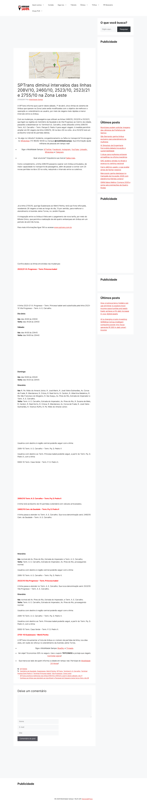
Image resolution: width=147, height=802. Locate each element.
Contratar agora (54, 656)
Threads (69, 648)
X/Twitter (48, 149)
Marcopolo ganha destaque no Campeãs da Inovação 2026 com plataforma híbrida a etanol (114, 176)
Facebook (56, 149)
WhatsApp (25, 141)
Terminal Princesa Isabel (42, 673)
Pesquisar (124, 29)
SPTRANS (23, 669)
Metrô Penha (51, 671)
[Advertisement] (55, 32)
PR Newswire (108, 5)
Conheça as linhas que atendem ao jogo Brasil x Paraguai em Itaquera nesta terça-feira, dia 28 (54, 678)
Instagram (66, 149)
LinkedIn (83, 149)
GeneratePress (87, 799)
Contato (51, 5)
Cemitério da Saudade (28, 671)
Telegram (60, 152)
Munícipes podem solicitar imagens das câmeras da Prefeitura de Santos (115, 130)
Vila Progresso (57, 673)
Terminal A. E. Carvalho (72, 671)
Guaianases (41, 671)
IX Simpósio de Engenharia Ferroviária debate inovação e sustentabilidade (113, 148)
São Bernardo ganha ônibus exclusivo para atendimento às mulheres (113, 139)
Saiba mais (70, 158)
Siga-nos (61, 5)
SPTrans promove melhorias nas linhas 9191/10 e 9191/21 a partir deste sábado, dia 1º (51, 676)
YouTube (75, 149)
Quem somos (37, 5)
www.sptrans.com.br (63, 227)
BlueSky (61, 648)
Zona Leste (67, 673)
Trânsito (73, 5)
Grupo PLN (36, 11)
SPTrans (60, 671)
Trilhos (94, 5)
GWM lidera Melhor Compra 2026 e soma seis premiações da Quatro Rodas (115, 185)
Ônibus (82, 5)
